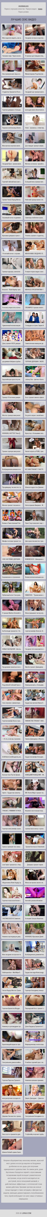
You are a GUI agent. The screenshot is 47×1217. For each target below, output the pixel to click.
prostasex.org (23, 6)
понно (40, 9)
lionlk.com (26, 1213)
